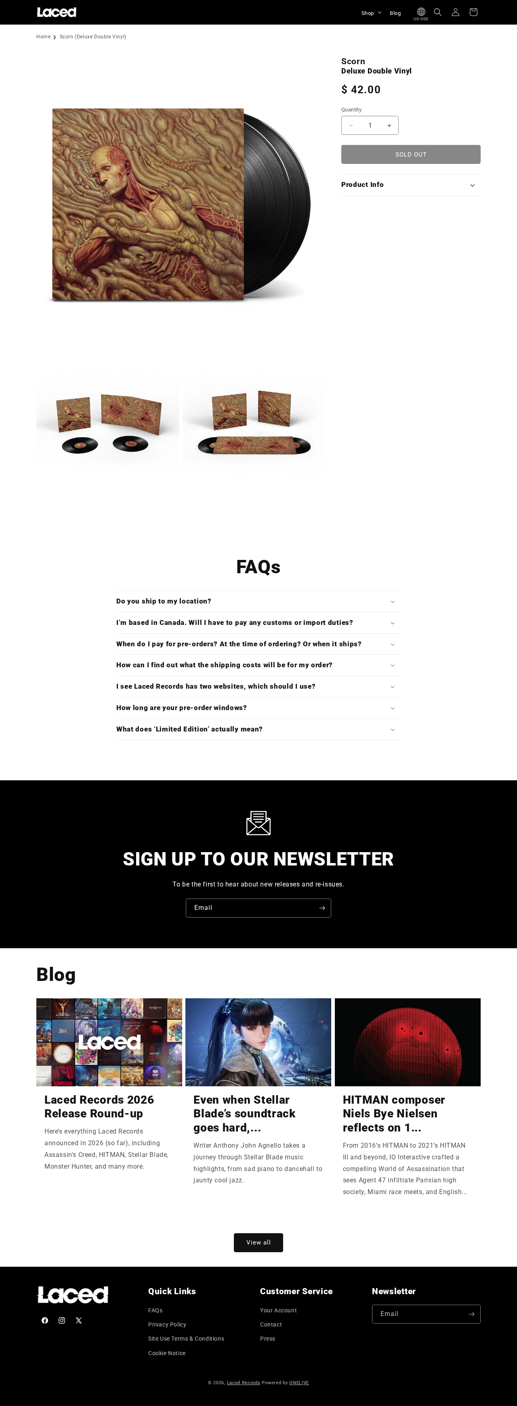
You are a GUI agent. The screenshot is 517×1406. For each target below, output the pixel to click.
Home (43, 37)
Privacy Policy (167, 1324)
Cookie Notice (167, 1353)
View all (258, 1242)
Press (267, 1338)
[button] (371, 12)
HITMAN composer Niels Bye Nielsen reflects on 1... (394, 1114)
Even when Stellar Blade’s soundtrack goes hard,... (244, 1114)
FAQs (155, 1310)
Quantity (351, 110)
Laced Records (244, 1382)
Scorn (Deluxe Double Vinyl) (93, 37)
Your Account (278, 1310)
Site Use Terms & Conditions (186, 1338)
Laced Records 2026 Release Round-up (99, 1107)
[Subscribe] (322, 908)
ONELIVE (299, 1382)
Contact (271, 1324)
